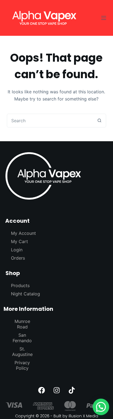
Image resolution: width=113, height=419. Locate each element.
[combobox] (50, 120)
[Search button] (99, 120)
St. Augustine (22, 351)
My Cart (19, 241)
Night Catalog (25, 293)
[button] (101, 407)
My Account (23, 233)
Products (20, 285)
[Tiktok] (71, 390)
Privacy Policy (22, 365)
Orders (18, 258)
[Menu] (103, 17)
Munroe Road (22, 324)
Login (16, 249)
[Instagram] (56, 390)
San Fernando (22, 337)
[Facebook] (41, 390)
